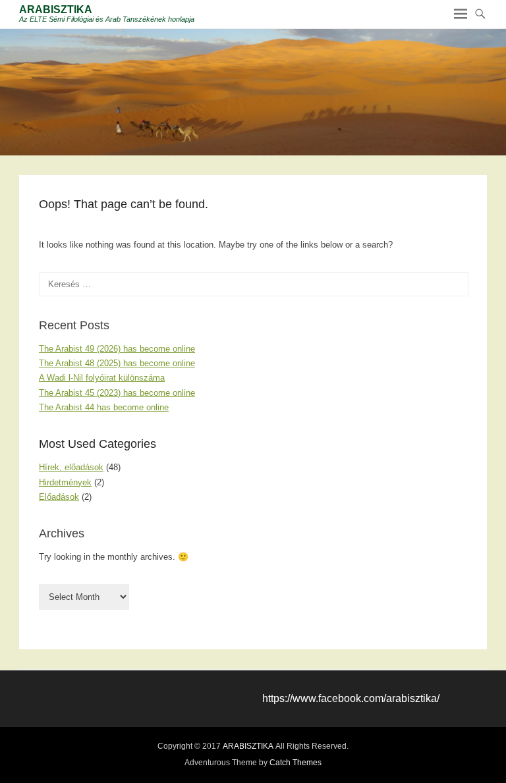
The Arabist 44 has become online (104, 407)
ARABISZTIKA (55, 9)
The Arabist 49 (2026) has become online (117, 349)
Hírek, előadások (71, 467)
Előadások (59, 497)
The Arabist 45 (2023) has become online (117, 393)
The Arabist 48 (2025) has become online (117, 363)
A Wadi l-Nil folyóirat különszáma (102, 378)
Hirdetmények (65, 482)
